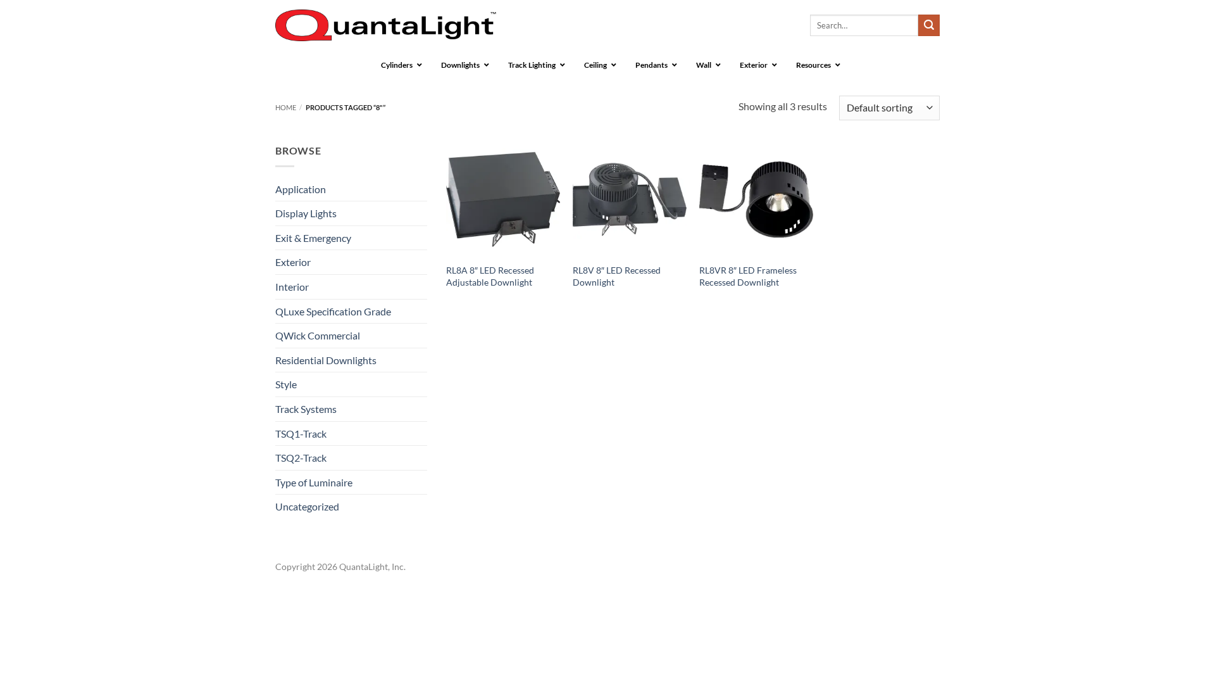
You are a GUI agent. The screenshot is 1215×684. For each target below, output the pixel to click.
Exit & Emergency (313, 238)
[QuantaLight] (385, 26)
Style (286, 384)
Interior (292, 287)
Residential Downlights (326, 360)
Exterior (293, 262)
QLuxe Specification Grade (333, 311)
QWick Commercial (317, 335)
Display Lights (306, 213)
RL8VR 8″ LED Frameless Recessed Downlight (748, 276)
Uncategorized (307, 506)
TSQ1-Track (301, 434)
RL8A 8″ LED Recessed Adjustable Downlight (490, 276)
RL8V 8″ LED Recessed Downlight (617, 276)
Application (300, 189)
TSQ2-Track (301, 458)
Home (285, 107)
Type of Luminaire (313, 482)
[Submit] (929, 25)
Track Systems (306, 409)
